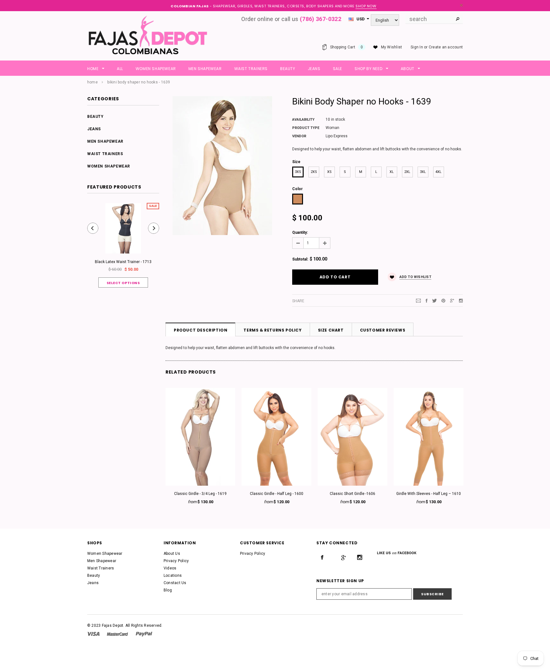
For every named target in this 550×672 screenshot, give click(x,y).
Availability (303, 120)
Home (92, 82)
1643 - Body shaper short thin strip (260, 493)
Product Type (305, 128)
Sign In (417, 47)
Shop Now (366, 6)
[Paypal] (144, 634)
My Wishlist (391, 47)
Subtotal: (300, 259)
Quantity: (300, 232)
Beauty (95, 116)
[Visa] (93, 634)
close (461, 5)
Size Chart (331, 330)
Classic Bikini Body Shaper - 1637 (413, 493)
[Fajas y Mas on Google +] (343, 557)
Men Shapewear (105, 141)
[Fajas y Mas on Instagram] (359, 557)
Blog (168, 590)
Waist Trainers (105, 154)
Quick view (184, 482)
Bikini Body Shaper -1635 (336, 493)
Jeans (94, 129)
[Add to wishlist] (184, 431)
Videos (170, 568)
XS (329, 172)
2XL (407, 172)
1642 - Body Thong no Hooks (184, 493)
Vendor (299, 136)
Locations (173, 575)
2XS (314, 172)
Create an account (446, 47)
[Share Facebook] (426, 300)
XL (392, 172)
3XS (298, 172)
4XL (438, 172)
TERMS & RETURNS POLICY (272, 330)
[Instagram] (461, 300)
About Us (172, 553)
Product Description (200, 330)
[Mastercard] (117, 634)
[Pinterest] (443, 300)
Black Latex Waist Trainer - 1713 (123, 262)
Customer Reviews (382, 330)
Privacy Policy (176, 561)
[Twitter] (434, 300)
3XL (423, 172)
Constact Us (175, 583)
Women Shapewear (108, 166)
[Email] (418, 300)
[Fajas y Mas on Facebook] (322, 557)
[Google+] (452, 300)
